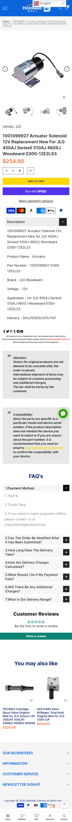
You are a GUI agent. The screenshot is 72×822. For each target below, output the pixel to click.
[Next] (66, 69)
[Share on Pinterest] (11, 331)
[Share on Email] (21, 331)
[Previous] (5, 69)
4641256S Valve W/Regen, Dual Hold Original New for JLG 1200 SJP (50, 714)
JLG (18, 126)
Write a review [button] (36, 636)
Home (6, 21)
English (45, 3)
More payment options (36, 201)
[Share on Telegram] (18, 331)
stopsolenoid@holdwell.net (58, 339)
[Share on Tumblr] (14, 331)
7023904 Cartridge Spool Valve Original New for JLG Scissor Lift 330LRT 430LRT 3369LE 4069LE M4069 (19, 716)
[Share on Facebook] (4, 331)
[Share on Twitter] (7, 331)
